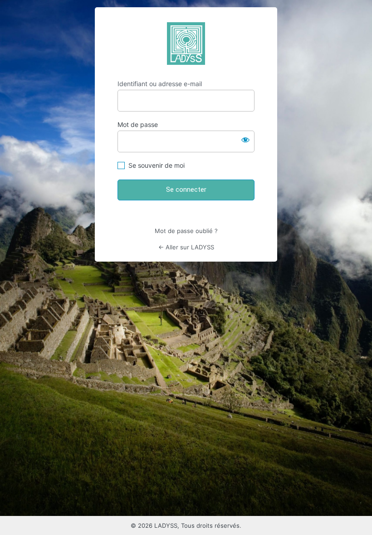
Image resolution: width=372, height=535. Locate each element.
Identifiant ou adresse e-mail (159, 84)
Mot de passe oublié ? (186, 230)
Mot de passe (137, 124)
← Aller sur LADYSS (186, 247)
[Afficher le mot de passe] (245, 140)
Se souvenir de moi (156, 165)
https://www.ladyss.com (186, 43)
